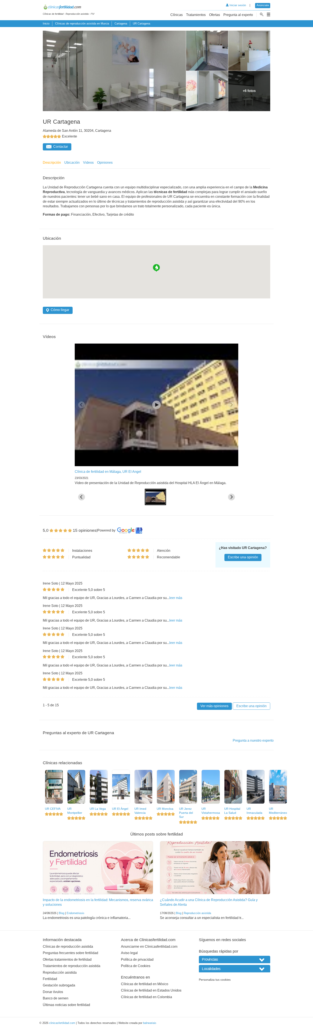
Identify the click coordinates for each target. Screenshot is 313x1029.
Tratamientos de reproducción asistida (71, 966)
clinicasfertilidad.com (62, 1023)
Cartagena (121, 23)
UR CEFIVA (52, 808)
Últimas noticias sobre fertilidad (66, 1005)
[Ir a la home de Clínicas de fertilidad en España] (68, 7)
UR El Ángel (120, 808)
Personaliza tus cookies (215, 979)
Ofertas (214, 15)
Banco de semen (55, 998)
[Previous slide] (81, 404)
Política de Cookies (135, 966)
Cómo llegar (60, 310)
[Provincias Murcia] (234, 959)
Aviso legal (129, 953)
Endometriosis (75, 913)
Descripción (52, 162)
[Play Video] (156, 405)
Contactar (60, 146)
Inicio (46, 23)
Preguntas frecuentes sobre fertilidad (70, 953)
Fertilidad (50, 979)
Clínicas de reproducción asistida (68, 946)
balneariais (149, 1023)
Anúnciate (263, 5)
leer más (175, 598)
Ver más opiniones (214, 706)
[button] (155, 497)
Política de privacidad (137, 959)
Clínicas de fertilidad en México (144, 984)
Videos (88, 162)
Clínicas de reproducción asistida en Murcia (82, 23)
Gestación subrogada (59, 985)
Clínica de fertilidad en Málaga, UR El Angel (108, 471)
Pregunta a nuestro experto (253, 740)
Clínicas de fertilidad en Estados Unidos (151, 990)
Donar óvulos (53, 992)
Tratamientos (196, 15)
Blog (61, 913)
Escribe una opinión (243, 557)
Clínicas (176, 15)
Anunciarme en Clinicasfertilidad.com (149, 946)
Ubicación (72, 162)
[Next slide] (231, 404)
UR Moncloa (165, 808)
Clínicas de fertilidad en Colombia (146, 997)
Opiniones (105, 162)
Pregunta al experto (238, 15)
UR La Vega (98, 808)
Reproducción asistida (197, 913)
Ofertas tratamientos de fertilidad (67, 959)
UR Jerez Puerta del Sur (186, 812)
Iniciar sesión (237, 5)
